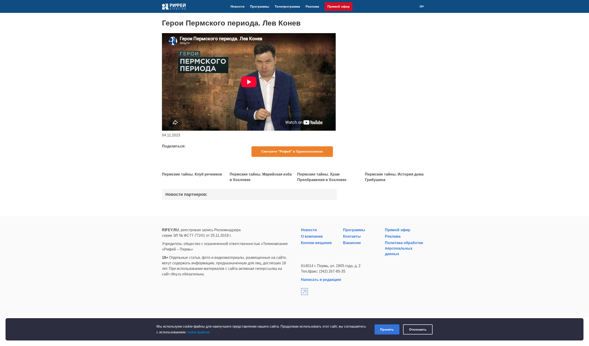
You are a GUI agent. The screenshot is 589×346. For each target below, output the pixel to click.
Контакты (352, 236)
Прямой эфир (338, 6)
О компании (312, 236)
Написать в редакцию (321, 280)
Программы (259, 6)
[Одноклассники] (408, 6)
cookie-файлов (198, 332)
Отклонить (418, 329)
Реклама (312, 6)
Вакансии (352, 243)
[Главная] (173, 6)
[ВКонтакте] (397, 6)
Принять (387, 329)
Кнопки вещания (316, 243)
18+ (421, 6)
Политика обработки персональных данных (404, 248)
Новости (238, 6)
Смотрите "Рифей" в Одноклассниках (292, 151)
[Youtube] (403, 6)
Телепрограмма (287, 6)
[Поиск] (414, 6)
